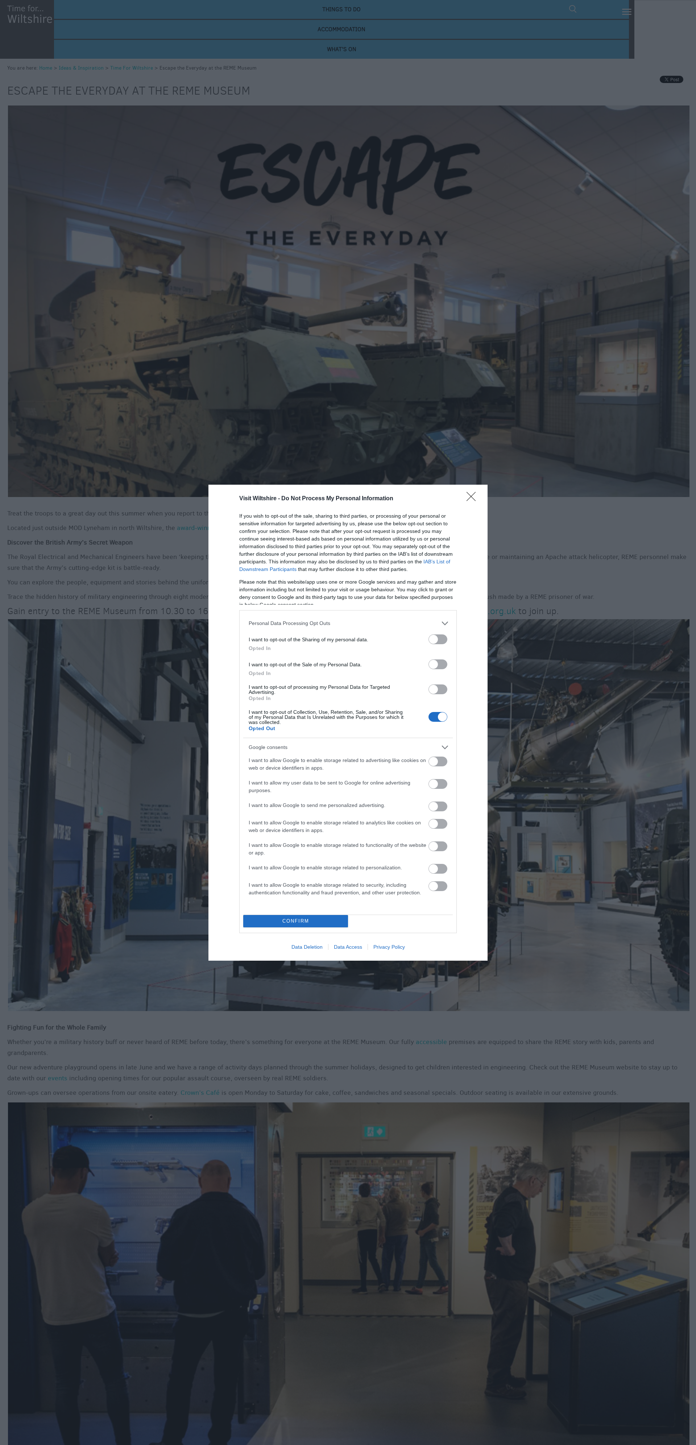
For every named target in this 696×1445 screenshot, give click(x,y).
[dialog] (348, 723)
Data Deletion (307, 947)
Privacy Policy (389, 947)
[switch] (437, 639)
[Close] (473, 499)
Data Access (348, 947)
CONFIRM (295, 921)
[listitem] (348, 623)
